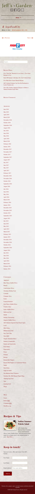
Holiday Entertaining (9, 317)
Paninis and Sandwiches (10, 344)
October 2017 (7, 154)
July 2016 (6, 189)
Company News (8, 296)
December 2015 (8, 208)
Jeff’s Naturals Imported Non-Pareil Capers (14, 323)
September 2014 (8, 247)
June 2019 (6, 109)
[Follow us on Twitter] (19, 10)
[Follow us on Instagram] (11, 10)
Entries (7, 400)
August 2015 (7, 218)
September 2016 (8, 184)
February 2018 (7, 144)
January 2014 (7, 269)
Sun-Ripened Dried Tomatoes (11, 373)
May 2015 (6, 226)
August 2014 (7, 250)
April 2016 (6, 197)
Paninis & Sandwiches (9, 341)
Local (5, 325)
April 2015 (6, 229)
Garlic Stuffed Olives (9, 309)
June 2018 (6, 133)
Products (6, 354)
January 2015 (7, 237)
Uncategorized (7, 384)
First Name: (7, 458)
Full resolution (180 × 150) (20, 30)
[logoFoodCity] (17, 46)
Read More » (10, 437)
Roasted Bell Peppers (9, 360)
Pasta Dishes (7, 346)
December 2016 (8, 176)
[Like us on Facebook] (15, 10)
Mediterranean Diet (8, 330)
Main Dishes (7, 328)
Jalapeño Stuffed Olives (9, 320)
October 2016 (7, 181)
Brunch (5, 285)
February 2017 (7, 173)
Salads (5, 365)
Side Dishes (7, 368)
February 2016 (7, 202)
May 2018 (6, 136)
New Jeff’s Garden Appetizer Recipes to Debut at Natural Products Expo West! (16, 88)
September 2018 (8, 125)
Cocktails (6, 293)
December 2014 (8, 239)
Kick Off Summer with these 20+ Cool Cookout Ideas (17, 78)
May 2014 (6, 258)
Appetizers (6, 280)
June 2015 (6, 223)
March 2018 (7, 141)
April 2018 (6, 138)
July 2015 (6, 221)
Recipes (5, 357)
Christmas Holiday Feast (10, 291)
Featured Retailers (8, 301)
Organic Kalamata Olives (10, 338)
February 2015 (7, 234)
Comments (8, 403)
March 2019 (7, 117)
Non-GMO (6, 336)
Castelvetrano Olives (9, 288)
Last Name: (6, 463)
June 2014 (6, 255)
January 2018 (7, 146)
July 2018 (6, 130)
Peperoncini (7, 349)
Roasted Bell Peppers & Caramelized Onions (15, 362)
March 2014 (7, 263)
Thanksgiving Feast (8, 378)
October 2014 (7, 245)
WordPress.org (7, 406)
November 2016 (8, 178)
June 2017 (6, 165)
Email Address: (7, 468)
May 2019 (6, 112)
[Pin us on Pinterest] (22, 10)
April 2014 (6, 261)
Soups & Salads (8, 370)
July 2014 (6, 253)
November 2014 (8, 242)
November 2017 (8, 152)
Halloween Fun (7, 312)
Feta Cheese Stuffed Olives (10, 304)
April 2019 (6, 114)
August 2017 (7, 160)
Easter (5, 299)
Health (5, 315)
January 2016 (7, 205)
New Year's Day (8, 333)
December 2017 (8, 149)
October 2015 (7, 213)
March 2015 (7, 231)
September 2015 (8, 216)
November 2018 (8, 120)
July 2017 (6, 162)
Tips (5, 381)
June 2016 (6, 192)
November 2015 (8, 210)
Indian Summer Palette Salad (24, 422)
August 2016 (7, 186)
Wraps (5, 386)
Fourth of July (7, 307)
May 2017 (6, 168)
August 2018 (7, 128)
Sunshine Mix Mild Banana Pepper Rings (14, 376)
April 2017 (6, 170)
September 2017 (8, 157)
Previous (6, 38)
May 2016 (6, 194)
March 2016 (7, 200)
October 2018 (7, 122)
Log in (5, 398)
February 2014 (7, 266)
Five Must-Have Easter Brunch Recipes (14, 80)
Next (30, 38)
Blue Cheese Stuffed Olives (10, 283)
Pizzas (5, 352)
